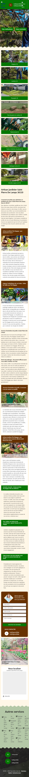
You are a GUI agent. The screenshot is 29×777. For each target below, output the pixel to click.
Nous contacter (21, 29)
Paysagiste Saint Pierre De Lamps (12, 724)
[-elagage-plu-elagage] (3, 5)
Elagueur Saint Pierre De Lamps (19, 732)
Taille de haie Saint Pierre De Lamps (5, 723)
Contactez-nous (17, 773)
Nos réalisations (7, 29)
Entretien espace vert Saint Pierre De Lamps (26, 734)
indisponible (18, 4)
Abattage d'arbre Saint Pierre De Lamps (19, 721)
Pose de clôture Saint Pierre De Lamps (12, 736)
